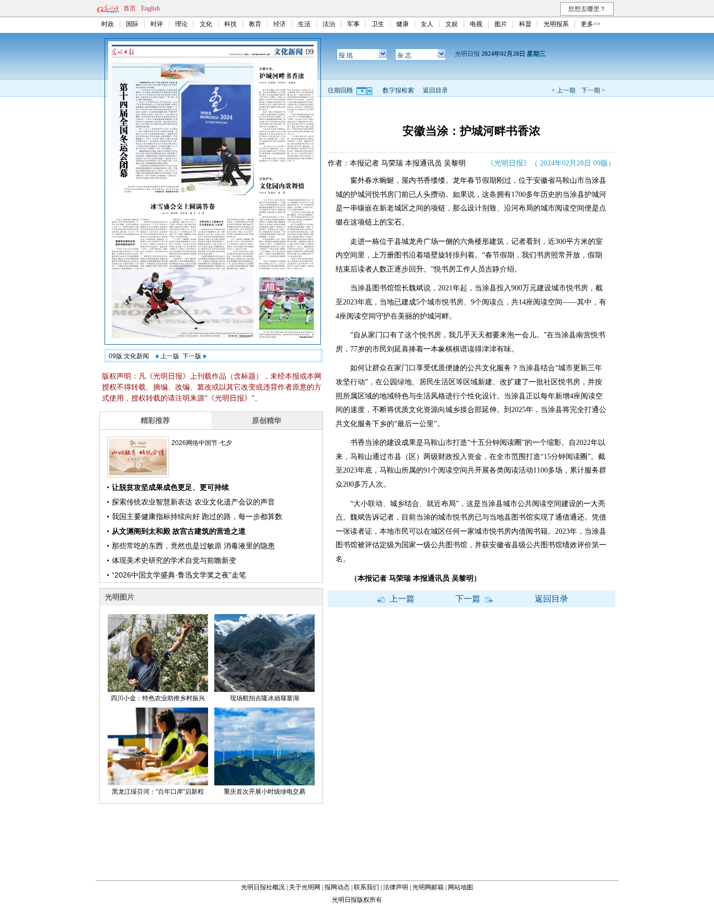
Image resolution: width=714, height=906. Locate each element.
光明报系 (556, 24)
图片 (500, 24)
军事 (353, 24)
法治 (329, 24)
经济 (279, 24)
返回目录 (435, 90)
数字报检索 (398, 90)
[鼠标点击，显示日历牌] (365, 90)
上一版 (169, 356)
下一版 (192, 356)
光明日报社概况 (263, 887)
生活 (304, 24)
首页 (129, 8)
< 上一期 (563, 90)
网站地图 (460, 887)
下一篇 (468, 598)
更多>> (591, 24)
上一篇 (400, 598)
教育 (255, 24)
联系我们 (366, 887)
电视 (476, 24)
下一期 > (593, 90)
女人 (427, 24)
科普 (525, 24)
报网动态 (337, 887)
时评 (157, 24)
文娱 (451, 24)
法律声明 (395, 887)
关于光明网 (304, 887)
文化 (206, 24)
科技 (230, 24)
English (150, 8)
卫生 (378, 24)
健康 (402, 24)
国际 (132, 24)
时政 (107, 24)
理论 (181, 24)
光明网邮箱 (428, 887)
